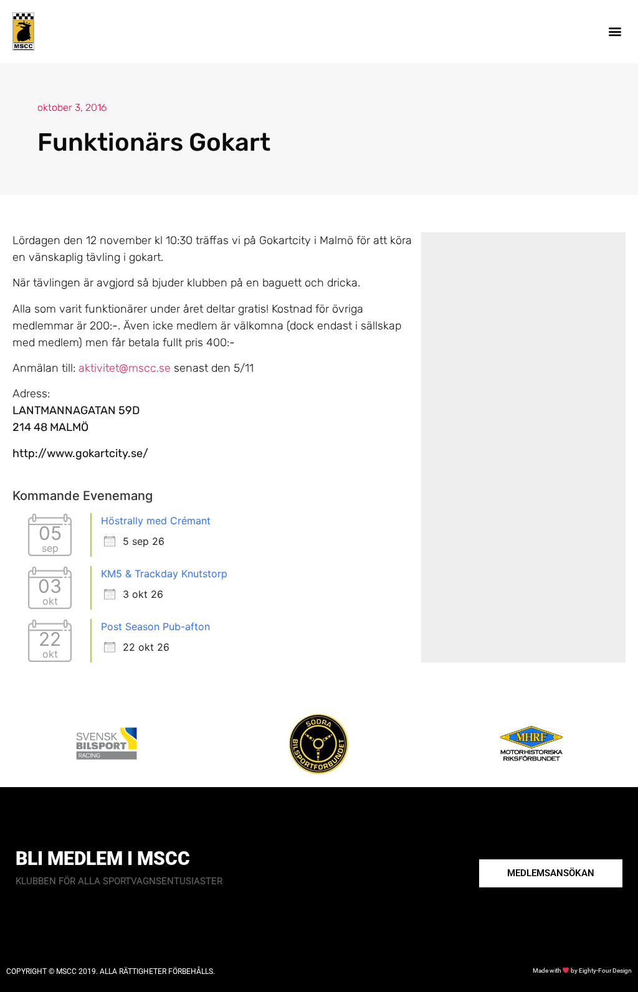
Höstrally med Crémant (156, 520)
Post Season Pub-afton (155, 626)
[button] (615, 31)
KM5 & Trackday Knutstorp (164, 573)
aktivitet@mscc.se (125, 368)
